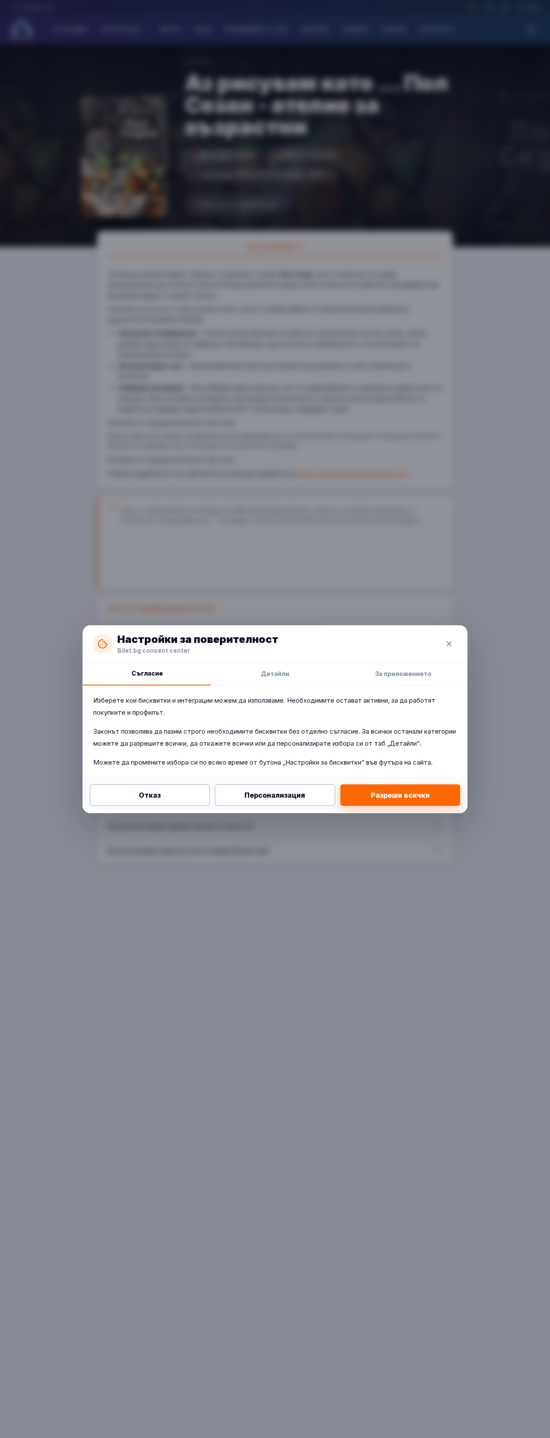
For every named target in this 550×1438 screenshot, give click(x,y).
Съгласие (147, 673)
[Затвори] (449, 643)
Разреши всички (400, 795)
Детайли (275, 673)
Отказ (150, 795)
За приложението (403, 673)
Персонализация (274, 795)
